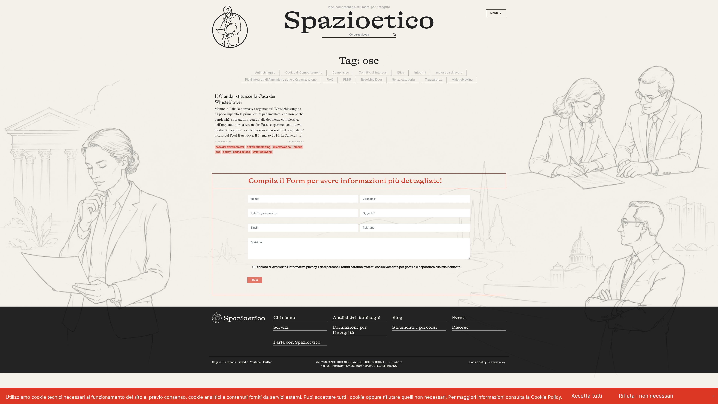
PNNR (347, 79)
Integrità (420, 72)
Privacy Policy (496, 362)
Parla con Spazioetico (296, 342)
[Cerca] (394, 34)
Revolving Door (371, 79)
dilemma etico (282, 147)
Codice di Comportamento (303, 72)
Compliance (340, 72)
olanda (298, 147)
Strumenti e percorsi (414, 327)
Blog (397, 317)
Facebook (229, 362)
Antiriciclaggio (265, 72)
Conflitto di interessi (373, 72)
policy (227, 152)
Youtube (255, 362)
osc (218, 152)
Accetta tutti (586, 396)
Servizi (281, 327)
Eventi (459, 317)
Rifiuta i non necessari (646, 396)
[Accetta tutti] (713, 396)
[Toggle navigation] (496, 13)
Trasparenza (433, 79)
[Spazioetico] (230, 27)
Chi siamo (284, 317)
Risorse (460, 327)
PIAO (329, 79)
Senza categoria (403, 79)
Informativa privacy (303, 267)
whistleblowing (462, 79)
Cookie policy (477, 362)
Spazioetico (359, 20)
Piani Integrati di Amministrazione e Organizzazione (281, 79)
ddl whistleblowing (258, 147)
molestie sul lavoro (449, 72)
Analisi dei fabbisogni (357, 317)
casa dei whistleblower (230, 147)
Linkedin (243, 362)
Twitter (267, 362)
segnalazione (241, 152)
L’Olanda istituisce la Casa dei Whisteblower (245, 99)
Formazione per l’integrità (350, 330)
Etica (400, 72)
